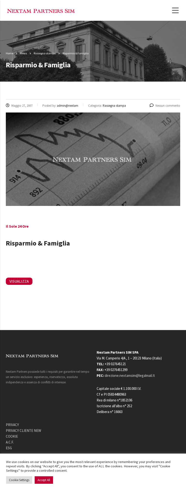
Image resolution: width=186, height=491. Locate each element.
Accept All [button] (44, 480)
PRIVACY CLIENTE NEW (23, 430)
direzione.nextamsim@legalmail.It (130, 375)
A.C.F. (10, 442)
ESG (9, 448)
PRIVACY (12, 424)
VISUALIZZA (19, 281)
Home (9, 53)
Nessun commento (167, 106)
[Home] (41, 10)
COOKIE (12, 436)
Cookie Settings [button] (19, 480)
